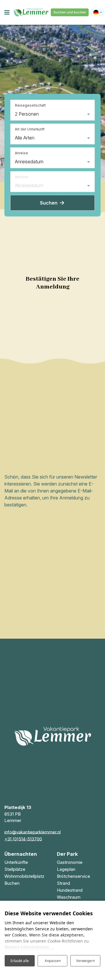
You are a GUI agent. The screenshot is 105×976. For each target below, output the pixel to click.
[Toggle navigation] (7, 12)
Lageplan (66, 869)
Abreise (21, 177)
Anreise (21, 153)
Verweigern (85, 960)
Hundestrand (70, 890)
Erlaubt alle (19, 960)
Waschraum (68, 897)
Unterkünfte (16, 862)
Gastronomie (70, 862)
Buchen (12, 883)
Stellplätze (14, 869)
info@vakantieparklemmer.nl (32, 832)
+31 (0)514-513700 (23, 839)
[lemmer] (30, 12)
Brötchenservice (73, 876)
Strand (63, 883)
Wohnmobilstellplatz (24, 876)
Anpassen (53, 960)
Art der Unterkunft (30, 129)
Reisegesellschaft (30, 105)
